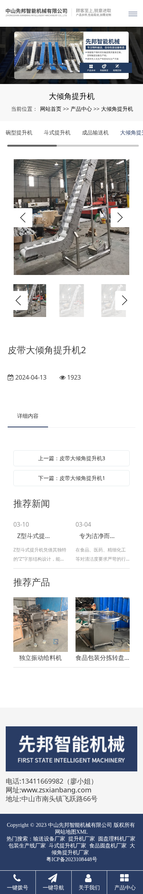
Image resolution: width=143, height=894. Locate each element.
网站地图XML (71, 832)
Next (120, 217)
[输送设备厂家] (71, 55)
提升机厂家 (81, 839)
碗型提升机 (19, 132)
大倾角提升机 (117, 108)
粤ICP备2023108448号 (71, 859)
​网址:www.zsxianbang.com (49, 790)
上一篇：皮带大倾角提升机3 (71, 458)
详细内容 (28, 415)
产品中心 (81, 108)
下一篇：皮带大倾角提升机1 (71, 478)
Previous (22, 217)
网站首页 (50, 108)
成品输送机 (95, 132)
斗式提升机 (57, 132)
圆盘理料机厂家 (116, 839)
